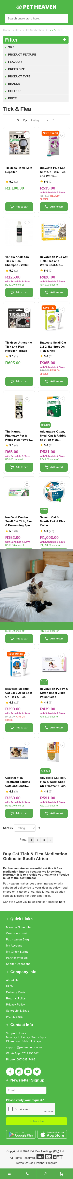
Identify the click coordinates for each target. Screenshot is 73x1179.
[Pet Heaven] (36, 7)
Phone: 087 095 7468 (20, 1059)
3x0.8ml (45, 771)
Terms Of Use (24, 1162)
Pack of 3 (44, 682)
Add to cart (22, 206)
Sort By (22, 120)
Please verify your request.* (25, 1100)
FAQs (10, 986)
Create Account (16, 933)
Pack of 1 (44, 511)
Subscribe (36, 1121)
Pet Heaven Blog (17, 939)
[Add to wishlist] (27, 135)
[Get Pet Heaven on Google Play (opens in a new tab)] (20, 1134)
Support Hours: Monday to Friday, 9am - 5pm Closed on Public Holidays (26, 1037)
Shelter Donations (18, 963)
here (62, 901)
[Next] (50, 840)
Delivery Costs (16, 992)
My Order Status (17, 951)
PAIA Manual (14, 1016)
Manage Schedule (18, 927)
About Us (12, 980)
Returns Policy (16, 998)
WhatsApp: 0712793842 (22, 1053)
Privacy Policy (15, 1004)
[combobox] (36, 18)
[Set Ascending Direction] (53, 120)
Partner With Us (17, 957)
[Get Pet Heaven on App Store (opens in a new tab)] (52, 1134)
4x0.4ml (45, 425)
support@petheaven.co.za (24, 1047)
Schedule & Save (17, 1010)
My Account (14, 945)
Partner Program (46, 1162)
